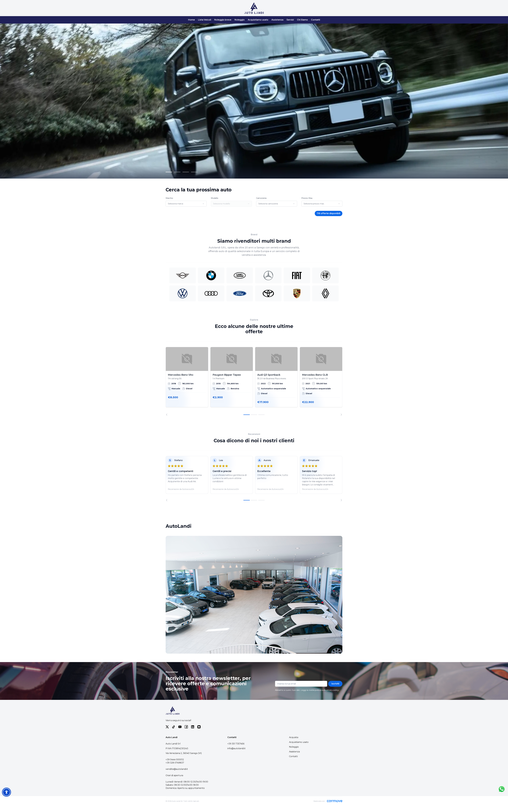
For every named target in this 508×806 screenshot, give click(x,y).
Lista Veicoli (204, 20)
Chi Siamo (302, 20)
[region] (254, 381)
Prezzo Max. (307, 198)
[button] (6, 792)
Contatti (315, 20)
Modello (214, 198)
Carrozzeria (261, 198)
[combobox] (186, 204)
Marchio (169, 198)
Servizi (290, 20)
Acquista (293, 737)
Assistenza (277, 20)
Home (191, 20)
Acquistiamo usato (258, 20)
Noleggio (240, 20)
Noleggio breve (222, 20)
